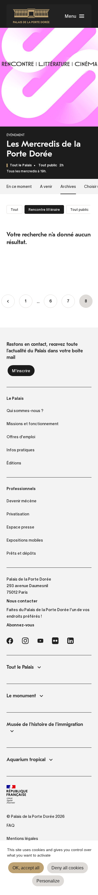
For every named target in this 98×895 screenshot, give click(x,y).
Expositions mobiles (25, 540)
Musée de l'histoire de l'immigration (45, 724)
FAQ (10, 825)
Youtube (40, 641)
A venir (46, 186)
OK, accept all (26, 868)
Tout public (47, 165)
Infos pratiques (21, 450)
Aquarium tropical (26, 759)
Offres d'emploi (21, 437)
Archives (68, 186)
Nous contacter (22, 601)
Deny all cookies (67, 868)
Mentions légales (22, 838)
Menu (70, 16)
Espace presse (20, 527)
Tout (14, 209)
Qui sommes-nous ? (25, 411)
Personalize (48, 881)
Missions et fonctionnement (33, 424)
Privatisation (18, 514)
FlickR (55, 641)
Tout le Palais (20, 667)
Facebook (10, 641)
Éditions (14, 463)
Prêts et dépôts (21, 553)
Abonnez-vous (20, 625)
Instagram (25, 641)
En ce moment (19, 186)
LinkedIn (70, 641)
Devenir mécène (21, 501)
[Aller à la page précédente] (8, 301)
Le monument (21, 696)
